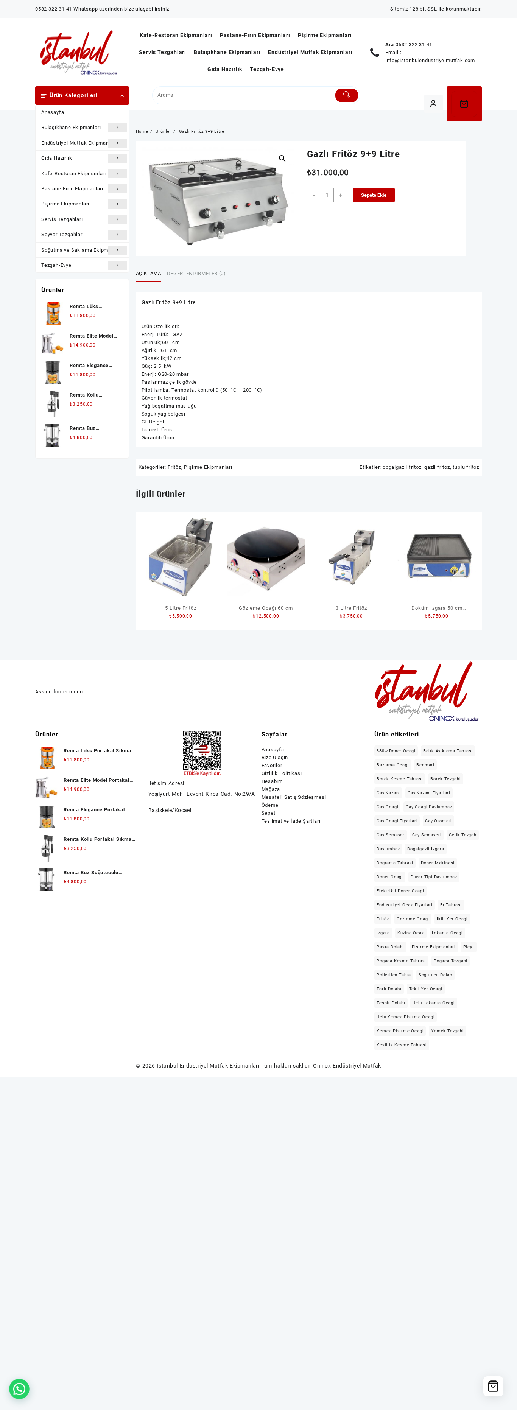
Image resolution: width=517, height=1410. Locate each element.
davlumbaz (388, 849)
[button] (282, 158)
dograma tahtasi (395, 863)
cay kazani (388, 793)
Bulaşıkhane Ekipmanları (71, 127)
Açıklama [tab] (148, 273)
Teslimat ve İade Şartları (291, 821)
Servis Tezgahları (62, 219)
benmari (425, 765)
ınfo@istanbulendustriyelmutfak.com (430, 60)
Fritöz (174, 467)
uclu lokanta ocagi (434, 1003)
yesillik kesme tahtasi (402, 1045)
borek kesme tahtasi (400, 779)
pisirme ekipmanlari (434, 947)
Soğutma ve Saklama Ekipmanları (81, 250)
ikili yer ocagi (452, 919)
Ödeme (270, 805)
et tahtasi (451, 905)
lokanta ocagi (447, 933)
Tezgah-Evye (56, 265)
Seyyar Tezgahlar (62, 234)
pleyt (468, 947)
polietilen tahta (394, 975)
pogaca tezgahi (450, 961)
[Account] (433, 104)
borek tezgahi (445, 779)
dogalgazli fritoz (402, 467)
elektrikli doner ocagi (400, 891)
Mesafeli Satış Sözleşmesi (294, 797)
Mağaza (271, 789)
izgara (383, 933)
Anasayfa (52, 112)
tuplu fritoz (466, 467)
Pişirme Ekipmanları (65, 204)
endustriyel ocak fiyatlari (405, 905)
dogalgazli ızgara (425, 849)
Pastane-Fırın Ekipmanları (72, 188)
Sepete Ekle (373, 195)
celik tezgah (463, 835)
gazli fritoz (437, 467)
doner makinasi (438, 863)
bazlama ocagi (393, 765)
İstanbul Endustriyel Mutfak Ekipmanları (208, 1066)
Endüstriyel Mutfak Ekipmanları (79, 143)
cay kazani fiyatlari (429, 793)
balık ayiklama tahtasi (448, 751)
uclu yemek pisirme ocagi (405, 1017)
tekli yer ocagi (425, 989)
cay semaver (391, 835)
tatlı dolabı (389, 989)
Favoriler (272, 765)
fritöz (383, 919)
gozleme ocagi (413, 919)
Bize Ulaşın (275, 757)
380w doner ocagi (396, 751)
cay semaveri (427, 835)
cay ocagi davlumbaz (429, 807)
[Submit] (346, 95)
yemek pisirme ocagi (400, 1031)
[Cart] (464, 104)
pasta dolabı (390, 947)
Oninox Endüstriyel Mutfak (347, 1066)
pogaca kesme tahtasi (401, 961)
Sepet (269, 813)
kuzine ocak (410, 933)
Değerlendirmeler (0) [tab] (196, 273)
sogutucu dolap (435, 975)
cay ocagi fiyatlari (397, 821)
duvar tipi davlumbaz (434, 877)
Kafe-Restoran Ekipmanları (73, 173)
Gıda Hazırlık (56, 158)
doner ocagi (390, 877)
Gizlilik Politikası (282, 773)
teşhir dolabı (391, 1003)
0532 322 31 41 (414, 44)
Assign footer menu (59, 691)
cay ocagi (387, 807)
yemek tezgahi (447, 1031)
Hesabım (272, 781)
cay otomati (438, 821)
